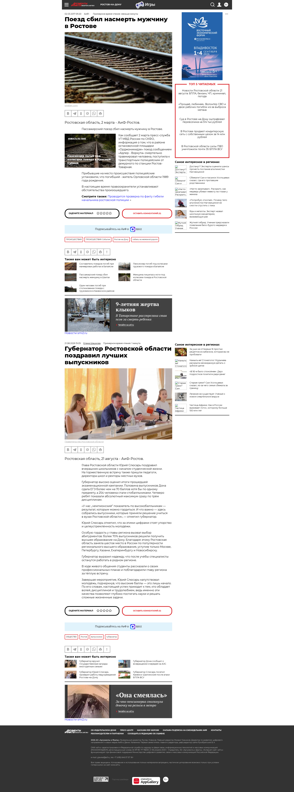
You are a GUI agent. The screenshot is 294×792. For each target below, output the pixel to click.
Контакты (216, 730)
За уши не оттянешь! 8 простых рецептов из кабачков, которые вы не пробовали (209, 352)
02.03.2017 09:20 (73, 14)
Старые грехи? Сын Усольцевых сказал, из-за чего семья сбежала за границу (209, 385)
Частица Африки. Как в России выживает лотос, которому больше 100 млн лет (208, 408)
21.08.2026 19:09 (73, 343)
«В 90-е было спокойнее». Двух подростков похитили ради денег (207, 372)
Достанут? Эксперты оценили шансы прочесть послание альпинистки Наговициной (209, 169)
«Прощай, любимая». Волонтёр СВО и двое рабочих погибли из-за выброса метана (202, 107)
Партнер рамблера (120, 779)
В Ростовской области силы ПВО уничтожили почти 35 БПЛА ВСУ (202, 148)
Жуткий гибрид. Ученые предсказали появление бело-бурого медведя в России (209, 225)
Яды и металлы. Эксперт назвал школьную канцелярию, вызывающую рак (206, 214)
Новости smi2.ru (76, 333)
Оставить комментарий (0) (147, 213)
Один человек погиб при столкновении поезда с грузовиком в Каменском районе (96, 288)
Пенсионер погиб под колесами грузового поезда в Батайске (150, 265)
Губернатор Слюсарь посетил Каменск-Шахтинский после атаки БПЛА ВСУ (151, 675)
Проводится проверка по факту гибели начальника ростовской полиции (123, 198)
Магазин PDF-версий (148, 730)
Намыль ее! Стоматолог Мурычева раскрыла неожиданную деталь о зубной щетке (208, 363)
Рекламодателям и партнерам (107, 734)
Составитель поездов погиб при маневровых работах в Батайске (96, 265)
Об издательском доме (103, 730)
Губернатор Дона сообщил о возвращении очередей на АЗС (149, 662)
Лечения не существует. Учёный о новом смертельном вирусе (207, 395)
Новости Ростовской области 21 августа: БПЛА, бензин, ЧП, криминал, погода (202, 93)
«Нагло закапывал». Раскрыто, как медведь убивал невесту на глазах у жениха (209, 192)
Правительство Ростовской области (84, 441)
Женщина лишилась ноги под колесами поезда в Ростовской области (149, 277)
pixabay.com (71, 105)
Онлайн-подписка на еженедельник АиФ (185, 730)
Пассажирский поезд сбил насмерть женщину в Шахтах (94, 276)
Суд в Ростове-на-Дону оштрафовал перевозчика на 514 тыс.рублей (202, 121)
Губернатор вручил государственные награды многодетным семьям (93, 664)
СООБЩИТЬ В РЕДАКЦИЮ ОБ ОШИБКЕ (146, 734)
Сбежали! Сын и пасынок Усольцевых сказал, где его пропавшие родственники (209, 180)
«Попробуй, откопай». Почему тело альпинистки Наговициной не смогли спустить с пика (208, 203)
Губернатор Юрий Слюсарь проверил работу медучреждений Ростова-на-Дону (97, 675)
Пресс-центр (126, 730)
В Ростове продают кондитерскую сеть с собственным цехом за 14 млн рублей (202, 134)
